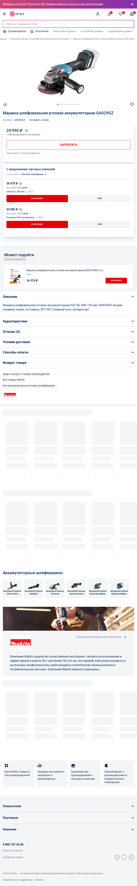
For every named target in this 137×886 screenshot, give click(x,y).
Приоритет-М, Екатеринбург (20, 217)
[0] (120, 14)
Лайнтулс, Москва (15, 191)
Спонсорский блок (15, 258)
